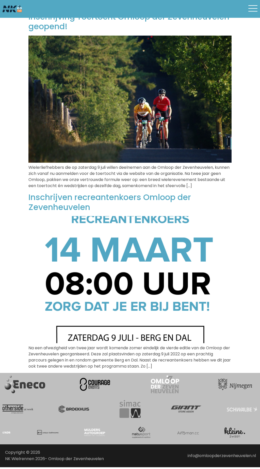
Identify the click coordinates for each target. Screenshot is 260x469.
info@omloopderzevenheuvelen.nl (222, 456)
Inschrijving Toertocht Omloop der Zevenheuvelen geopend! (128, 21)
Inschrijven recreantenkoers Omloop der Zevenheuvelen (109, 202)
